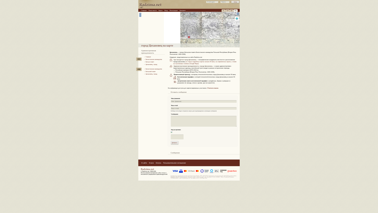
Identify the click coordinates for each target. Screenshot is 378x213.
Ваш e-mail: (174, 105)
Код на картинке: (176, 129)
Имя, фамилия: (175, 98)
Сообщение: (174, 114)
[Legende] (237, 18)
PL (223, 10)
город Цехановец (197, 38)
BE (232, 10)
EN (228, 10)
